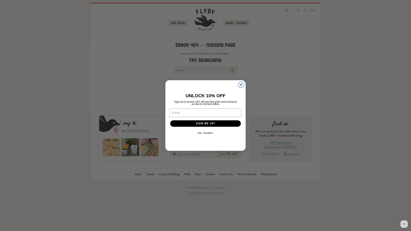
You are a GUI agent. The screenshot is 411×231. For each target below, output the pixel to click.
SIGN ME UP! (205, 123)
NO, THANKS (205, 133)
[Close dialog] (241, 85)
